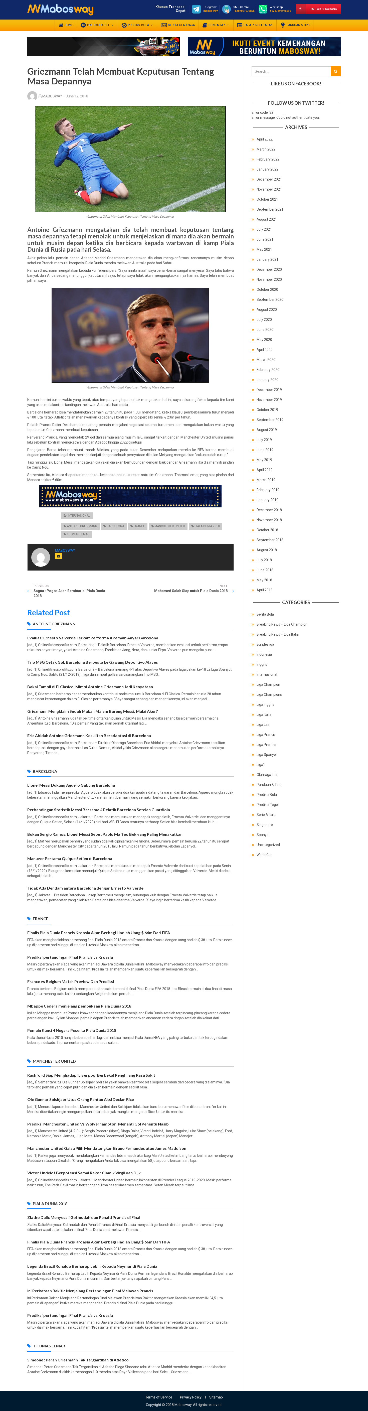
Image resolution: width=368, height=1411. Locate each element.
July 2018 (264, 560)
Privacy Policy (191, 1397)
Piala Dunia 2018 (207, 526)
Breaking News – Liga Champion (282, 624)
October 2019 (267, 410)
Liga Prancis (266, 735)
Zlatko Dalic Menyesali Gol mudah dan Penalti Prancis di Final (83, 1217)
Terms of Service (158, 1397)
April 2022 (265, 139)
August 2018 (267, 550)
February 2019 (268, 490)
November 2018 (269, 520)
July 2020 (264, 320)
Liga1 (261, 765)
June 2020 (265, 330)
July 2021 (264, 229)
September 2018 (270, 540)
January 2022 (267, 169)
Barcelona (115, 526)
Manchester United (169, 526)
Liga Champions (269, 694)
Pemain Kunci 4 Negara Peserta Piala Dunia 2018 (71, 1030)
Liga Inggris (265, 704)
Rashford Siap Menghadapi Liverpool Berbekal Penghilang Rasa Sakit (91, 1075)
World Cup (265, 855)
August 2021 (267, 219)
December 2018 (269, 510)
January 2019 (267, 500)
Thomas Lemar (78, 534)
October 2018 (267, 530)
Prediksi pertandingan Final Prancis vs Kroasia (70, 957)
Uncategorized (268, 845)
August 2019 (267, 430)
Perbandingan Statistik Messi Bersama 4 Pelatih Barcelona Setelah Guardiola (98, 809)
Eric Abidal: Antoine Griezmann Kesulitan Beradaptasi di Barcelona (89, 735)
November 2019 (269, 400)
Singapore (265, 825)
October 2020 (267, 290)
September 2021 (270, 209)
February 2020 (268, 370)
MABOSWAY (52, 96)
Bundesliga (265, 644)
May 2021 (264, 249)
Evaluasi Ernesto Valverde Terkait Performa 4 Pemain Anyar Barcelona (92, 637)
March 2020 (266, 360)
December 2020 (269, 269)
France (139, 526)
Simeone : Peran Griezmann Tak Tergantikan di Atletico (78, 1359)
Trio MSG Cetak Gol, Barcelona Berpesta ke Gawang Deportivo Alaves (92, 662)
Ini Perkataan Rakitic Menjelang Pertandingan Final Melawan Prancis (90, 1290)
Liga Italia (264, 715)
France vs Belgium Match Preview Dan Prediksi (70, 981)
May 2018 (264, 580)
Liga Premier (267, 745)
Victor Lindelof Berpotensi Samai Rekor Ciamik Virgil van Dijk (84, 1172)
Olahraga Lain (267, 775)
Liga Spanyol (267, 755)
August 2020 (267, 310)
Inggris (262, 664)
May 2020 (264, 340)
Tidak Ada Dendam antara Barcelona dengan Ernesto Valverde (85, 888)
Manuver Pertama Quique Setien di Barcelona (69, 858)
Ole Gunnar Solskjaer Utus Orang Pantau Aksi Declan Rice (80, 1099)
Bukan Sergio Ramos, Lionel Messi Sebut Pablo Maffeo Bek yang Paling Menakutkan (104, 834)
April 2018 (265, 590)
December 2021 (269, 179)
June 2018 (265, 570)
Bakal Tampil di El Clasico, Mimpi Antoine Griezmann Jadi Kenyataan (90, 686)
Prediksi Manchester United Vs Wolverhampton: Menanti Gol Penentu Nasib (98, 1123)
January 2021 (267, 259)
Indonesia (264, 654)
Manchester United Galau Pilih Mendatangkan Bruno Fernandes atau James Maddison (106, 1148)
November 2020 (269, 279)
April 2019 (265, 470)
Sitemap (216, 1397)
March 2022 (266, 149)
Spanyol (263, 835)
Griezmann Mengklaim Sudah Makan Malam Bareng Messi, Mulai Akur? (92, 711)
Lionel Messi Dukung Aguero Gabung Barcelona (71, 785)
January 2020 (267, 380)
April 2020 (265, 350)
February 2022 (268, 159)
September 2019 (270, 420)
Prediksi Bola (267, 795)
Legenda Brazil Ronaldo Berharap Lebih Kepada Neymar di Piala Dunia (92, 1266)
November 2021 (269, 189)
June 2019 (265, 450)
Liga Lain (263, 725)
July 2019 (264, 440)
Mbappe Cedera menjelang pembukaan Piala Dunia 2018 (79, 1006)
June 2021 (265, 239)
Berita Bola (265, 614)
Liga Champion (268, 684)
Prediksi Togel (268, 805)
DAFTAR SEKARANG (323, 9)
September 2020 (270, 300)
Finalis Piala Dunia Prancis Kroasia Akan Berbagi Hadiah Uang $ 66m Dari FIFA (98, 932)
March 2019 (266, 480)
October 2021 (267, 199)
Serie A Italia (266, 815)
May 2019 (264, 460)
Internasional (79, 515)
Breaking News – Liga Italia (278, 634)
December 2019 (269, 390)
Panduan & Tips (269, 785)
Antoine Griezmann (82, 526)
